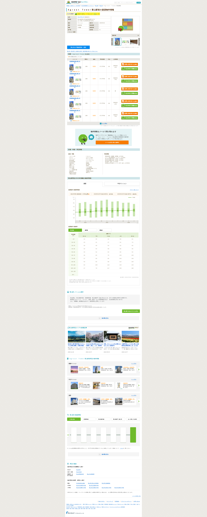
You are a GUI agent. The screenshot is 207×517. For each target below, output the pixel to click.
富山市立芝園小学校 (94, 487)
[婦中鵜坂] (113, 434)
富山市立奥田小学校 (119, 487)
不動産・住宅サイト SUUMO (73, 5)
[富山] (133, 434)
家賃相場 (106, 504)
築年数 (86, 230)
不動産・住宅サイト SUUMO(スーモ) (73, 504)
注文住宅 (68, 506)
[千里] (93, 434)
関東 (73, 508)
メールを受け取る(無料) (112, 142)
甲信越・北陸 (77, 508)
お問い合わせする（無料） (129, 64)
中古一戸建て (133, 504)
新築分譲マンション (113, 504)
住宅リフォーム (74, 506)
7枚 (71, 83)
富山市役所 (79, 472)
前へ (68, 434)
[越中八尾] (84, 434)
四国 (87, 508)
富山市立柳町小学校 (81, 487)
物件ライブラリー (105, 506)
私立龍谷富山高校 (80, 483)
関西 (84, 508)
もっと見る (133, 363)
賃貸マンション (88, 504)
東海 (82, 508)
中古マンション (120, 504)
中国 (89, 508)
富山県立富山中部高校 (93, 483)
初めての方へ (101, 501)
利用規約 (117, 501)
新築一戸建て (127, 504)
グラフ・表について (134, 189)
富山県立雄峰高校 (106, 483)
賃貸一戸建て (101, 504)
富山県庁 (78, 469)
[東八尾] (74, 434)
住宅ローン (99, 506)
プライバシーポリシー (126, 501)
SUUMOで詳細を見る (129, 68)
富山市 (101, 5)
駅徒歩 (101, 230)
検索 (139, 2)
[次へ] (138, 369)
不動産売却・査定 (81, 506)
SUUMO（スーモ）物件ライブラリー (77, 2)
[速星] (103, 434)
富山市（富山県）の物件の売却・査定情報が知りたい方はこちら (82, 51)
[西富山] (123, 434)
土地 (137, 504)
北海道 (67, 508)
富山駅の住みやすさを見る (131, 311)
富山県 (96, 5)
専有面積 (72, 230)
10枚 (71, 71)
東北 (70, 508)
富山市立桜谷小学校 (106, 487)
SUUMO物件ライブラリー (87, 5)
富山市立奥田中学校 (81, 485)
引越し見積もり (93, 506)
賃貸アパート (95, 504)
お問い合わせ (137, 501)
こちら (121, 448)
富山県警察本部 (80, 474)
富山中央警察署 (90, 474)
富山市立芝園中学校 (94, 485)
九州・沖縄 (93, 508)
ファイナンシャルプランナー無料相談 (117, 506)
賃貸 (95, 14)
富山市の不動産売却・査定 (78, 47)
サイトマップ (110, 501)
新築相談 (87, 506)
